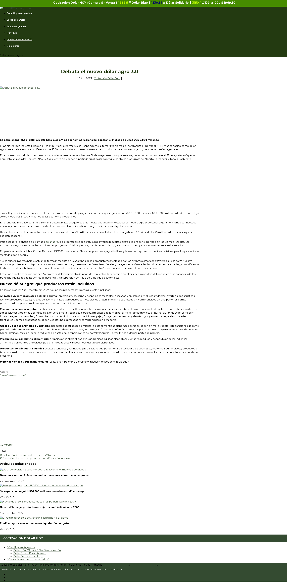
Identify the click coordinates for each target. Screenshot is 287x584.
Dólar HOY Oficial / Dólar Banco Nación (37, 550)
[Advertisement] (99, 112)
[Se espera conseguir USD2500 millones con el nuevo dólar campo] (41, 485)
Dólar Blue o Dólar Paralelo (29, 553)
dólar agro (52, 241)
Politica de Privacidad (144, 564)
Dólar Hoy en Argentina (19, 13)
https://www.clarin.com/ (12, 375)
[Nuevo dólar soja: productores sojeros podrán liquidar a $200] (38, 501)
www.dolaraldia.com (116, 564)
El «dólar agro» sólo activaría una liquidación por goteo (35, 523)
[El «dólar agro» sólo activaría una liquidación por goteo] (34, 517)
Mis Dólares (13, 46)
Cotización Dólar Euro (107, 78)
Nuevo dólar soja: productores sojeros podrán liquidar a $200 (39, 507)
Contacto (164, 564)
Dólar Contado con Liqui (28, 556)
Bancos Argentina (16, 26)
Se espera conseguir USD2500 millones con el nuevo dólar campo (42, 491)
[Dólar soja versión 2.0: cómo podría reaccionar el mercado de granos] (43, 469)
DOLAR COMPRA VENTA (19, 39)
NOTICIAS (12, 33)
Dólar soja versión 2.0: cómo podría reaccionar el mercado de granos (45, 475)
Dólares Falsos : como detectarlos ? (28, 559)
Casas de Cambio (16, 20)
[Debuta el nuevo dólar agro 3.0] (20, 87)
